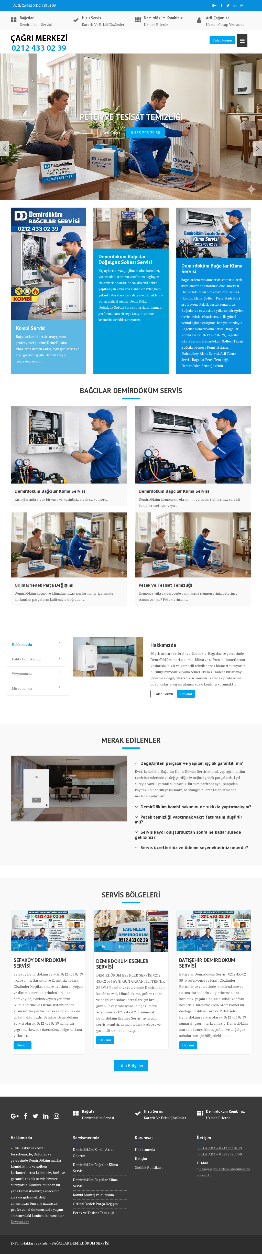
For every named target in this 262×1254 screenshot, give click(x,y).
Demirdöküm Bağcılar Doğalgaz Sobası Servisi (125, 259)
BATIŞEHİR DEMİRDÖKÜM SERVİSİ (207, 963)
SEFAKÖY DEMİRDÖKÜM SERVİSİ (40, 963)
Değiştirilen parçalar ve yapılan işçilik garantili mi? (191, 763)
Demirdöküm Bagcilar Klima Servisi (174, 491)
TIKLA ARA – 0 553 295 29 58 (219, 1154)
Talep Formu (222, 40)
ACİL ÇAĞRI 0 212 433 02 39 (34, 5)
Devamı (186, 694)
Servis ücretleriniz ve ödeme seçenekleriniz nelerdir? (194, 847)
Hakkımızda (22, 644)
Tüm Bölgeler (131, 1065)
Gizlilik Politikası (149, 1167)
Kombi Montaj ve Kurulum (93, 1194)
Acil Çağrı (111, 147)
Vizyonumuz (22, 673)
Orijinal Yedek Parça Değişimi (44, 585)
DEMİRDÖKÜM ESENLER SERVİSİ (122, 964)
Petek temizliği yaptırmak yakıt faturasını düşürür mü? (188, 819)
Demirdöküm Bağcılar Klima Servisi (212, 268)
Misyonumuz (22, 688)
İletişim (141, 1158)
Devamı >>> (20, 1221)
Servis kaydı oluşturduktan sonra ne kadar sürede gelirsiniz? (188, 834)
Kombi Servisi (31, 328)
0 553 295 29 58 (145, 147)
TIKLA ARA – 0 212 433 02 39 (219, 1147)
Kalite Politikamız (26, 659)
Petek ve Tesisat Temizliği (165, 585)
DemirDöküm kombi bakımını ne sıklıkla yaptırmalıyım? (195, 807)
